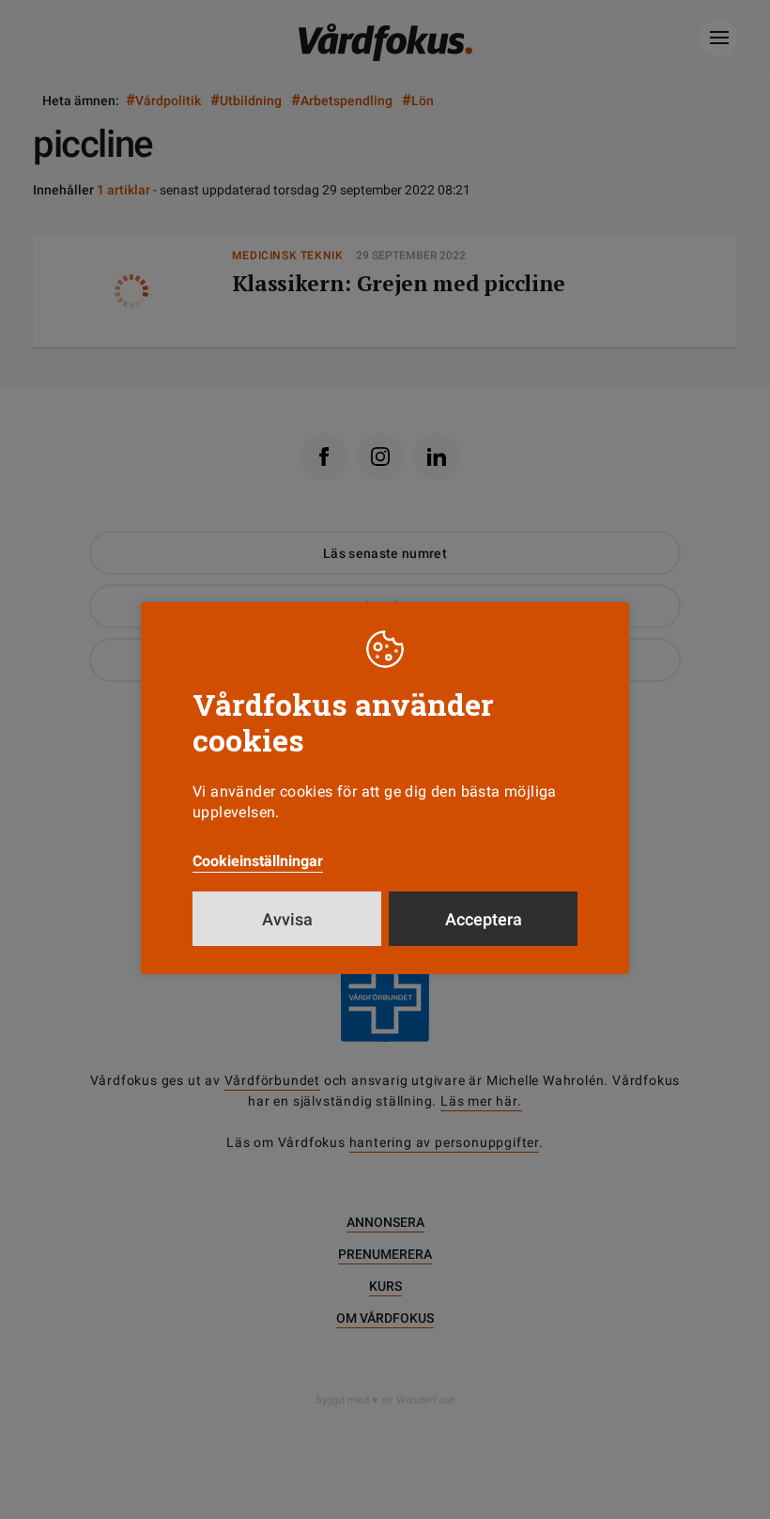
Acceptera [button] (483, 919)
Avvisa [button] (287, 919)
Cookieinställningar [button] (257, 861)
